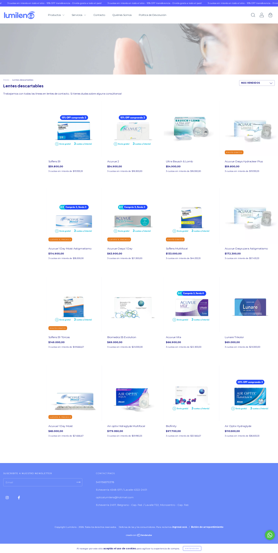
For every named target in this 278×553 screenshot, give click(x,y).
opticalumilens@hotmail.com (115, 497)
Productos (54, 15)
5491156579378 (105, 482)
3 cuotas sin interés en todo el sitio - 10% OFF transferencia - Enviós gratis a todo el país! (138, 3)
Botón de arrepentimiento (207, 527)
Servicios (77, 15)
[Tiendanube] (139, 535)
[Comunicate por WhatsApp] (270, 535)
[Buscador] (253, 15)
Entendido (192, 548)
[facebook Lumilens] (19, 497)
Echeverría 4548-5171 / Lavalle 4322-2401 (121, 489)
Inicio (6, 79)
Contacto (99, 15)
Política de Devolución (152, 15)
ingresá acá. (179, 527)
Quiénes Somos (122, 15)
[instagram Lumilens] (7, 497)
